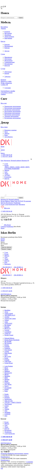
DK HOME (7, 341)
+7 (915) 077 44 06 (6, 156)
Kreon (6, 358)
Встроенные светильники (12, 118)
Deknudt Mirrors (9, 338)
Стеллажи (7, 88)
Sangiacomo (8, 399)
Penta (6, 391)
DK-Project (7, 225)
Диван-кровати (9, 36)
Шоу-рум (7, 208)
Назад (2, 228)
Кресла (3, 41)
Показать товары (6, 249)
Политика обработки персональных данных (15, 453)
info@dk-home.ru (6, 294)
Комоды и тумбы (6, 81)
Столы (3, 54)
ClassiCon (7, 333)
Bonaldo (6, 327)
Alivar (6, 312)
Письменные (8, 64)
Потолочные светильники (12, 108)
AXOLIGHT (8, 323)
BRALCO (7, 328)
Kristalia (6, 360)
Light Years (7, 361)
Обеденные (8, 59)
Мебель (6, 170)
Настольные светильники (12, 111)
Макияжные (8, 57)
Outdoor (3, 94)
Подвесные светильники (12, 109)
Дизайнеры (16, 203)
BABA (3, 239)
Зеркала (6, 133)
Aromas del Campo (10, 318)
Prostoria (7, 397)
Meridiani (7, 376)
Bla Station (7, 325)
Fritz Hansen (8, 350)
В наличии (7, 177)
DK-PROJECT (7, 267)
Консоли (7, 65)
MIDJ (6, 378)
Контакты (7, 160)
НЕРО (27, 167)
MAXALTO (8, 373)
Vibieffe (6, 409)
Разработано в (5, 457)
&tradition (7, 310)
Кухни (6, 165)
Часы (6, 132)
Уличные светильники (11, 116)
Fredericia (7, 348)
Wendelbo (7, 412)
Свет (5, 172)
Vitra (5, 411)
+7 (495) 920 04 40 (6, 155)
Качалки (7, 44)
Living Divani (8, 363)
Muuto (6, 381)
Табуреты (7, 76)
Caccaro (6, 330)
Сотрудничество (10, 204)
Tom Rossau (8, 404)
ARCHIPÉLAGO (9, 315)
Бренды (6, 178)
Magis (6, 368)
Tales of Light (8, 401)
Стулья (3, 68)
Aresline (6, 317)
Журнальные (8, 60)
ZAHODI (7, 414)
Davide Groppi (8, 335)
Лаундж (6, 51)
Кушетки (7, 31)
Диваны (3, 28)
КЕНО (22, 167)
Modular (6, 379)
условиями (29, 462)
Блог (2, 160)
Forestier (7, 346)
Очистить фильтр (6, 247)
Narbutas (7, 383)
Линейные (7, 35)
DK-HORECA (18, 267)
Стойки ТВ (4, 84)
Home (2, 146)
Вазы (6, 135)
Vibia (6, 407)
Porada (6, 394)
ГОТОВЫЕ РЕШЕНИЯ (11, 168)
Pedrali (6, 389)
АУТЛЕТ (7, 175)
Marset (6, 369)
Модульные (8, 33)
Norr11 (6, 386)
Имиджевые (8, 38)
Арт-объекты (8, 137)
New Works (7, 384)
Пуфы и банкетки (6, 83)
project (3, 150)
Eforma (6, 345)
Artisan (6, 320)
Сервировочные (9, 62)
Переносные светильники (12, 106)
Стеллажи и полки (6, 92)
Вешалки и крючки (10, 130)
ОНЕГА (12, 167)
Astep (6, 322)
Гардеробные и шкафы (8, 91)
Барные (6, 73)
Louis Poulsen (8, 366)
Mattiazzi (7, 371)
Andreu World (8, 313)
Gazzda (6, 351)
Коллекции (9, 203)
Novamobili (7, 388)
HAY (6, 355)
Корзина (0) (25, 160)
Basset (3, 240)
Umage (6, 406)
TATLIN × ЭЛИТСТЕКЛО (12, 402)
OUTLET (21, 201)
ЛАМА (17, 167)
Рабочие (7, 48)
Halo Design (8, 353)
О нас (6, 163)
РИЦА (6, 167)
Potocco (6, 396)
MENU (6, 374)
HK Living (7, 356)
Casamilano (7, 332)
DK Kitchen (8, 343)
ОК (2, 468)
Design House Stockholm (11, 340)
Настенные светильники (12, 114)
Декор (6, 173)
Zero (5, 416)
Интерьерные (8, 46)
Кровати (3, 79)
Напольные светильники (12, 113)
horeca (3, 153)
